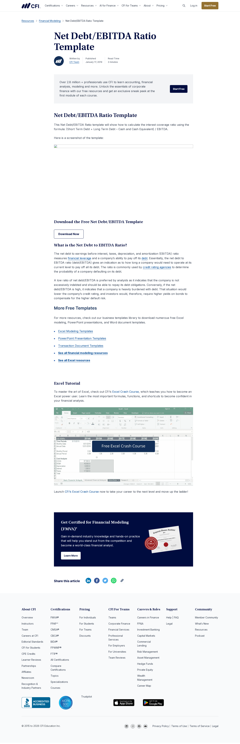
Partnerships (29, 665)
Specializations (59, 681)
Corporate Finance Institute (31, 5)
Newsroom (28, 677)
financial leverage (79, 258)
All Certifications (60, 659)
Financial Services (118, 629)
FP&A (140, 623)
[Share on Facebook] (97, 582)
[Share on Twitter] (105, 582)
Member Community (206, 617)
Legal (169, 623)
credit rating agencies (157, 267)
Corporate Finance (119, 623)
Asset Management (148, 657)
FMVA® (55, 617)
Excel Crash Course (125, 391)
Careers (70, 5)
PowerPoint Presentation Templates (82, 338)
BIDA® (54, 641)
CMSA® (55, 629)
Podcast (200, 635)
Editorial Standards (32, 641)
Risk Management (147, 651)
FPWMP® (56, 647)
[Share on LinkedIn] (88, 582)
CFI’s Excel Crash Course (82, 491)
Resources (87, 5)
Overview (27, 617)
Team (25, 629)
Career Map (144, 685)
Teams (112, 617)
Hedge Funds (145, 663)
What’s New (202, 623)
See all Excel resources (74, 360)
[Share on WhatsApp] (113, 582)
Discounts (85, 635)
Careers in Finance (148, 617)
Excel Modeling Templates (75, 331)
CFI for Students (31, 647)
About (147, 5)
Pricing (160, 5)
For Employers (116, 645)
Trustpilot (86, 696)
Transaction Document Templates (80, 345)
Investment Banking (148, 629)
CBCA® (55, 635)
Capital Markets (146, 635)
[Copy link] (122, 582)
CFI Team (74, 62)
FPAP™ (54, 623)
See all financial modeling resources (83, 353)
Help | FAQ (172, 617)
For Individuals (87, 617)
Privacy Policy (161, 726)
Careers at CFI (30, 635)
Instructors (28, 623)
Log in (193, 5)
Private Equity (145, 669)
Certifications (52, 5)
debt (144, 258)
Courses (55, 687)
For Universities (117, 651)
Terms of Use (179, 726)
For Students (86, 623)
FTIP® (54, 653)
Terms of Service (200, 726)
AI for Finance (108, 5)
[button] (184, 6)
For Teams (85, 629)
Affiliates (26, 671)
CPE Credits (28, 653)
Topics (55, 675)
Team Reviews (116, 657)
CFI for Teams (130, 5)
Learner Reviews (31, 659)
